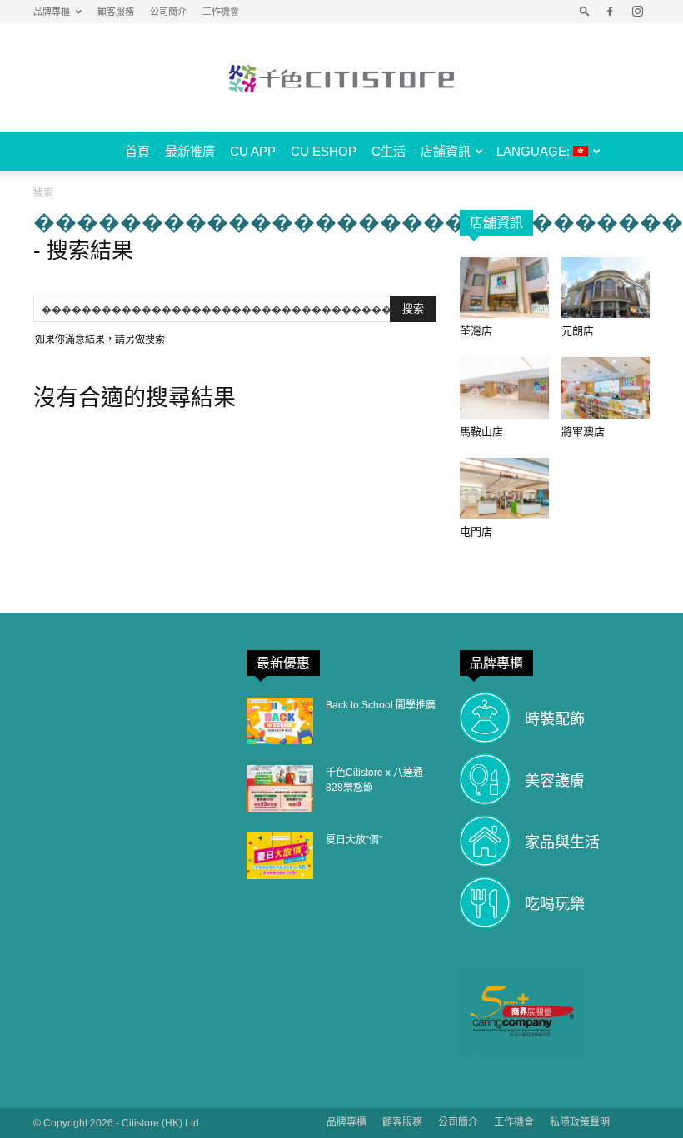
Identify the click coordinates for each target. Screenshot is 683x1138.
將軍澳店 (583, 431)
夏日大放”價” (354, 840)
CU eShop (323, 151)
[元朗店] (606, 287)
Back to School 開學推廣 (381, 705)
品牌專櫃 (51, 12)
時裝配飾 (555, 719)
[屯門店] (504, 488)
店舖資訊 (446, 151)
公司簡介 (168, 12)
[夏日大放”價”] (280, 855)
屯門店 (476, 531)
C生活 (388, 151)
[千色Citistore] (341, 78)
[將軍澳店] (606, 387)
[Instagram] (637, 11)
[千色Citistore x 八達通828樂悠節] (280, 788)
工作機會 (220, 12)
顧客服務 (115, 12)
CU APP (253, 151)
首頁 (137, 151)
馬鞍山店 (481, 431)
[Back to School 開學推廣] (280, 721)
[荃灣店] (504, 287)
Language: (534, 151)
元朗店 (577, 331)
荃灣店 (476, 331)
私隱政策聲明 (580, 1122)
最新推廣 (190, 151)
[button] (584, 12)
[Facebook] (609, 11)
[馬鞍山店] (504, 387)
